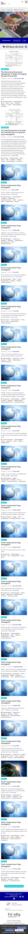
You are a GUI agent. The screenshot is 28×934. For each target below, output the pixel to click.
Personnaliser (19, 930)
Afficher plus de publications (14, 886)
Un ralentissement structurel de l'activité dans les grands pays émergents (13, 132)
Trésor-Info (9, 9)
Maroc (2, 321)
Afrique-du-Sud (17, 101)
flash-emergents (17, 196)
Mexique (3, 104)
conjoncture (16, 358)
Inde (12, 103)
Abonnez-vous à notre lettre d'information (14, 894)
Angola (20, 441)
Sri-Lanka (3, 400)
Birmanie (3, 555)
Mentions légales (16, 920)
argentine (20, 200)
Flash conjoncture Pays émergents (11, 186)
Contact (9, 920)
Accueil (3, 9)
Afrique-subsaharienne (7, 402)
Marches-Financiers (6, 243)
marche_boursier (5, 798)
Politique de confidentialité (14, 922)
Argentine (3, 240)
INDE (2, 201)
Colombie (13, 479)
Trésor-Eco (5, 69)
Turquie (9, 104)
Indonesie (17, 103)
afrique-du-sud (9, 201)
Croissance (4, 106)
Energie (3, 594)
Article (4, 182)
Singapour (10, 240)
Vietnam (19, 280)
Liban (12, 242)
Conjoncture (11, 198)
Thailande (3, 757)
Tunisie (19, 279)
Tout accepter (22, 928)
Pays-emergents (17, 104)
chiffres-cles (16, 40)
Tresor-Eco (5, 158)
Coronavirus (4, 840)
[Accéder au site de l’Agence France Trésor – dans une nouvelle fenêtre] (14, 904)
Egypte (15, 478)
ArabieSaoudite (5, 635)
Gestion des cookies (19, 923)
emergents (3, 198)
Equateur (3, 360)
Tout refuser (10, 930)
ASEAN (23, 399)
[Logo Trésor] (12, 4)
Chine (7, 103)
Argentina (18, 675)
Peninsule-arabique (15, 715)
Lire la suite (15, 155)
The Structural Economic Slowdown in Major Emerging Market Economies (13, 74)
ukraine (17, 201)
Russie (14, 200)
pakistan (21, 756)
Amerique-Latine (5, 242)
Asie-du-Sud (10, 594)
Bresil (2, 103)
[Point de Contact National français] (14, 909)
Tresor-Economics (7, 101)
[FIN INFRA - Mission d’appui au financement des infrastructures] (14, 915)
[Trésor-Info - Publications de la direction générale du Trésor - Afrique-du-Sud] (26, 46)
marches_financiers (6, 200)
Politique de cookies (8, 923)
